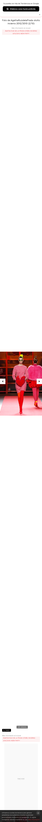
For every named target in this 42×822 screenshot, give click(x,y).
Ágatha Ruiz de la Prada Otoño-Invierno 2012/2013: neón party (21, 32)
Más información (34, 819)
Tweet (7, 730)
